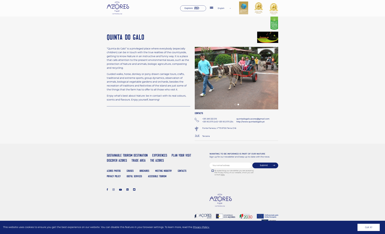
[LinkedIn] (127, 190)
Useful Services (134, 176)
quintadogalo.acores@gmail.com (253, 119)
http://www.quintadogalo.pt (250, 122)
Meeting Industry (163, 170)
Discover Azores (117, 160)
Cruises (130, 170)
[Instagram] (113, 190)
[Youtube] (120, 190)
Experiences (159, 155)
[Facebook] (107, 190)
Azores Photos (114, 170)
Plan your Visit (181, 155)
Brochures (144, 170)
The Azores (157, 160)
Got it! (368, 227)
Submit (264, 165)
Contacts (182, 170)
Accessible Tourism (157, 176)
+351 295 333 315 (209, 119)
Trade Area (138, 160)
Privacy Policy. (201, 227)
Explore (189, 8)
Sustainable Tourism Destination (127, 155)
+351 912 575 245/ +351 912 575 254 (217, 122)
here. (223, 175)
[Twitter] (134, 190)
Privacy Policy (114, 176)
